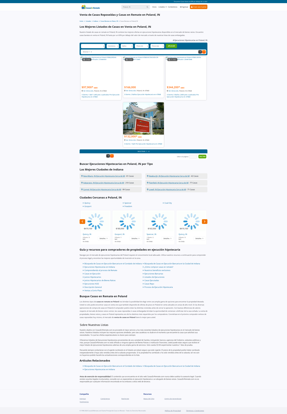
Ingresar (185, 7)
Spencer (127, 203)
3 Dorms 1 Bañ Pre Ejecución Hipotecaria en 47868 (143, 144)
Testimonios (84, 402)
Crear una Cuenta (199, 7)
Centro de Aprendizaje (172, 399)
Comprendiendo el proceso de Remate (100, 270)
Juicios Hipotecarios (92, 277)
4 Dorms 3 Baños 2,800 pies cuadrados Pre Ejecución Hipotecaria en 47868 (183, 96)
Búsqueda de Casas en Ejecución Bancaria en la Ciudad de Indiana (172, 263)
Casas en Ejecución (92, 273)
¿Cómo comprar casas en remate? (158, 267)
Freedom (128, 206)
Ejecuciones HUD (91, 284)
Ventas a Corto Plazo (93, 290)
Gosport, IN (119, 234)
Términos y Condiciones (195, 411)
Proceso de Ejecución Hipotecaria (158, 287)
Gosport (87, 206)
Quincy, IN (87, 234)
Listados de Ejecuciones (154, 277)
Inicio (154, 7)
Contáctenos (172, 7)
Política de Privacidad (173, 411)
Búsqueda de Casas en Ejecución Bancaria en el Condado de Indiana (113, 263)
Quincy (87, 203)
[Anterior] (200, 52)
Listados (162, 7)
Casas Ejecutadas (151, 280)
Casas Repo (149, 284)
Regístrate (125, 399)
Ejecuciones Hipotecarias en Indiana (99, 267)
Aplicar (171, 46)
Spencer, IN (151, 234)
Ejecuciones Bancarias (153, 273)
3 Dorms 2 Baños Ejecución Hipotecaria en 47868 (142, 94)
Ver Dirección (88, 91)
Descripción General (93, 287)
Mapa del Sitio (149, 399)
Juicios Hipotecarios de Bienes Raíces (100, 280)
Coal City (168, 203)
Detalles (103, 238)
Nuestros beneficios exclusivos (157, 270)
